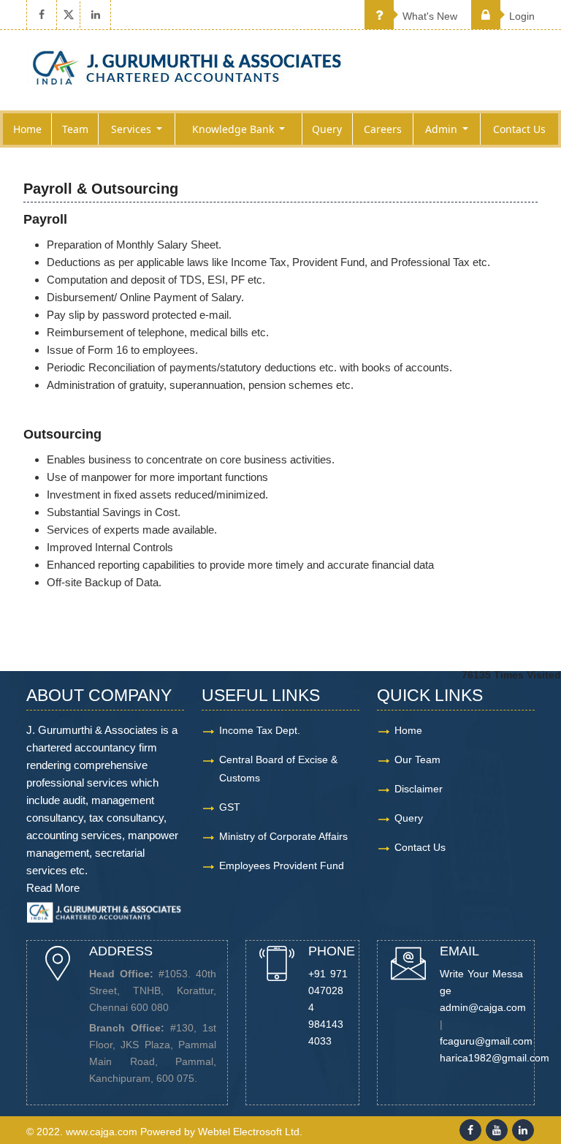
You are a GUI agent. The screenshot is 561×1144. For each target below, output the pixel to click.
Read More (53, 888)
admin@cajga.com (483, 1007)
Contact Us (519, 129)
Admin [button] (442, 129)
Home (27, 129)
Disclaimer (418, 789)
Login (520, 16)
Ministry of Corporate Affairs (283, 836)
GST (229, 807)
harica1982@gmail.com (494, 1058)
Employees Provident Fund (281, 865)
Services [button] (132, 129)
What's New (428, 16)
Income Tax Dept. (259, 730)
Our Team (417, 759)
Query (327, 129)
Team (75, 129)
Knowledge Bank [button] (234, 129)
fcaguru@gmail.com (486, 1041)
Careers (383, 129)
